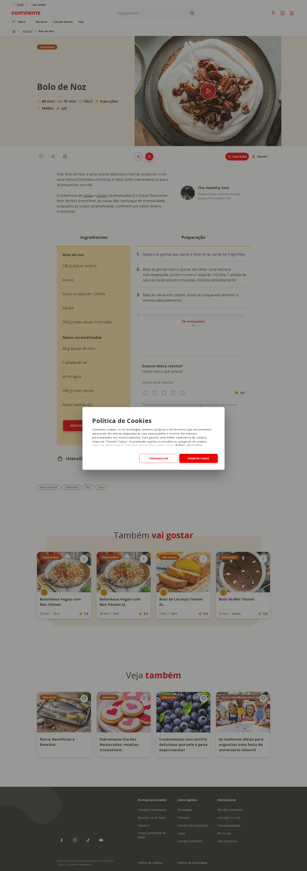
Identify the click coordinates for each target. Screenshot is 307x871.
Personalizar (158, 458)
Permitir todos (198, 458)
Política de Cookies (189, 445)
